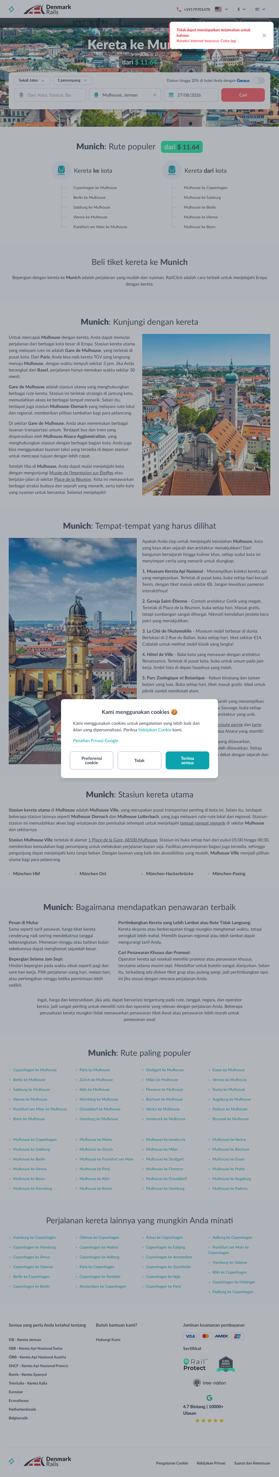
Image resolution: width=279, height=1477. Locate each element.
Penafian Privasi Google (95, 740)
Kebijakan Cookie (154, 729)
